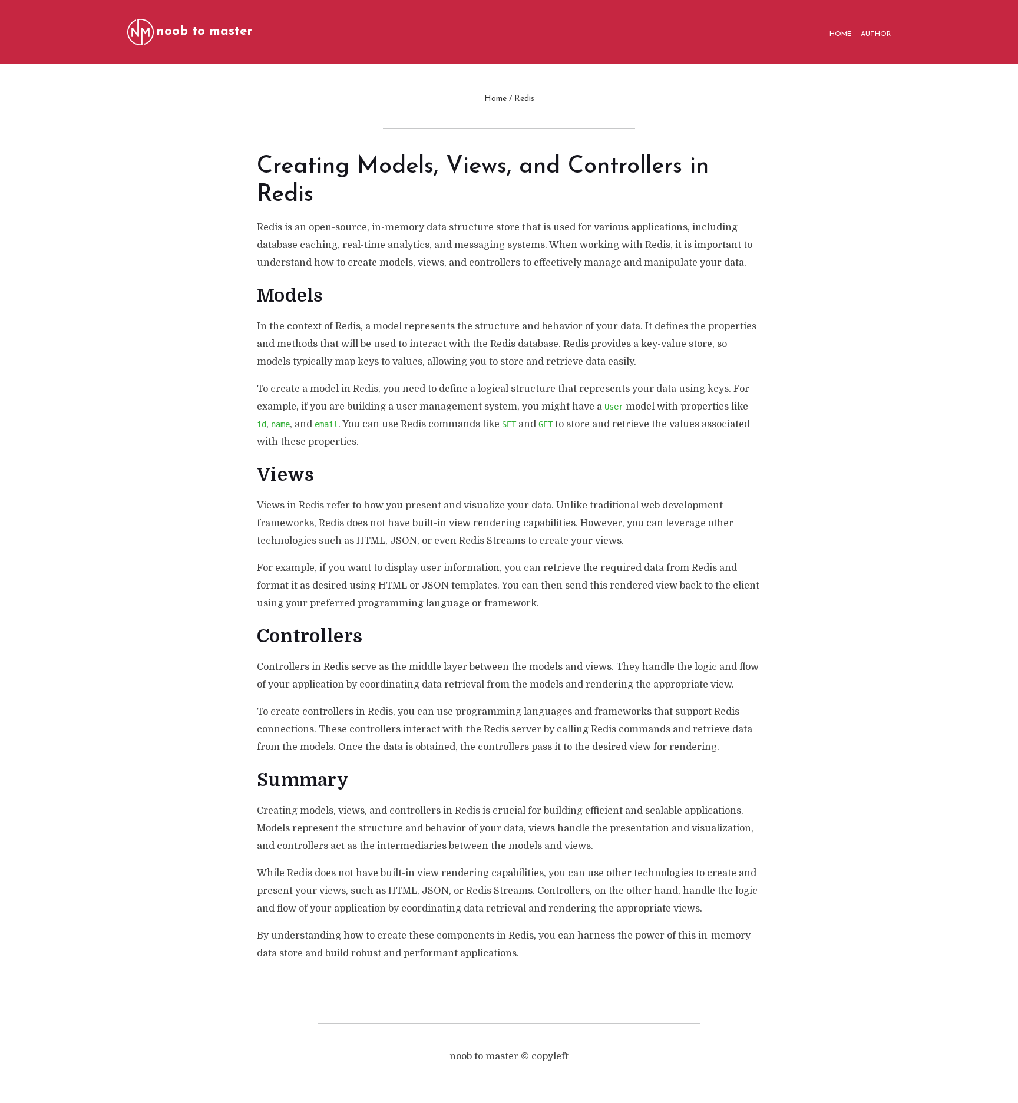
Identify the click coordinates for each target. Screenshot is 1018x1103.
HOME (840, 34)
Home (495, 98)
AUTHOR (876, 34)
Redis (524, 98)
